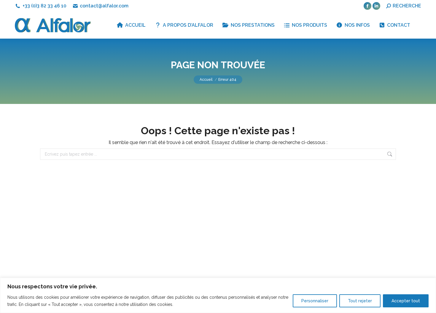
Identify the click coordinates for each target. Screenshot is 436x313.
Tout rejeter (360, 300)
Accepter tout (406, 300)
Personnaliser (314, 300)
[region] (218, 295)
